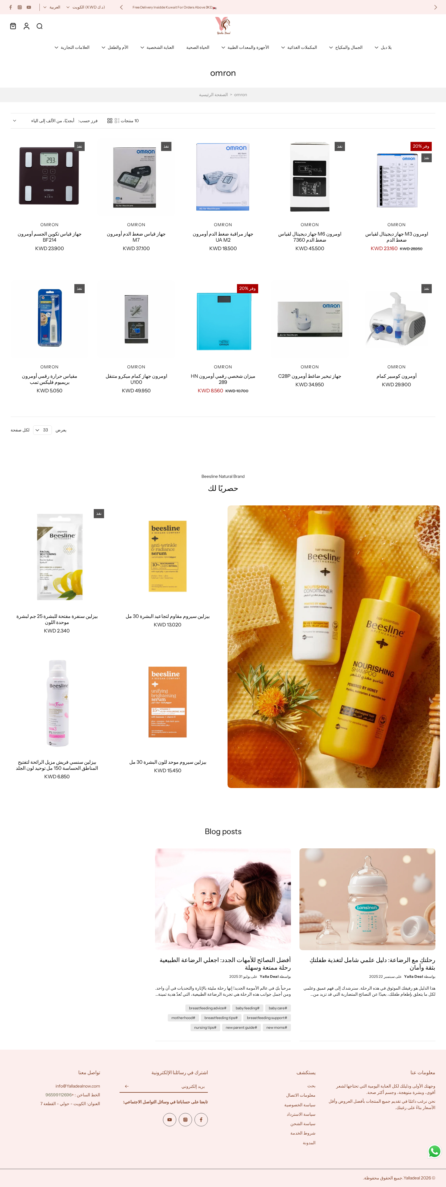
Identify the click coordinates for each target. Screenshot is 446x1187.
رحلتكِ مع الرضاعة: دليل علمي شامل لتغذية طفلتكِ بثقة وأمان (372, 963)
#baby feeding (248, 1008)
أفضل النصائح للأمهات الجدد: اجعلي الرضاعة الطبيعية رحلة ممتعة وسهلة (225, 963)
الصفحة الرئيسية (213, 94)
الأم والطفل (118, 47)
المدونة (309, 1142)
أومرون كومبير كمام (397, 376)
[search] (39, 26)
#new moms (276, 1027)
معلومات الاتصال (301, 1095)
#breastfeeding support (267, 1017)
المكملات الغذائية (302, 47)
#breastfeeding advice (208, 1008)
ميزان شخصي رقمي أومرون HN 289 (223, 379)
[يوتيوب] (28, 7)
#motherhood (183, 1017)
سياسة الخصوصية (300, 1105)
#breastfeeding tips (221, 1017)
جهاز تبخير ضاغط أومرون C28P (309, 376)
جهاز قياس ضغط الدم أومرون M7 (136, 237)
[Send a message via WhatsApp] (434, 1151)
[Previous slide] (435, 7)
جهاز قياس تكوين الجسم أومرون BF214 (50, 237)
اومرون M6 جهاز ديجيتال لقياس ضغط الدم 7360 (309, 237)
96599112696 (59, 1095)
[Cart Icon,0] (12, 25)
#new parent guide (241, 1027)
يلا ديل (386, 47)
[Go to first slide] (121, 7)
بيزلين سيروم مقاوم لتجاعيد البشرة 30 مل (168, 616)
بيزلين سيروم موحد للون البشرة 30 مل (167, 762)
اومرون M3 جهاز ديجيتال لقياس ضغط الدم (396, 237)
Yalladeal (412, 1178)
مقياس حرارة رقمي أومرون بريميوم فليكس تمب (49, 379)
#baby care (278, 1008)
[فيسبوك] (10, 7)
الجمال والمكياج (349, 47)
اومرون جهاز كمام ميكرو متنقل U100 (136, 379)
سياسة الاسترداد (301, 1114)
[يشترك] (127, 1087)
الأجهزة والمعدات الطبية (248, 47)
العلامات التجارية (75, 47)
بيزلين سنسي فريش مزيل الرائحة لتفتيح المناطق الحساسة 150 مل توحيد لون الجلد (57, 765)
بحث (311, 1085)
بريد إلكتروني (193, 1086)
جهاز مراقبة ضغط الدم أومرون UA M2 (223, 237)
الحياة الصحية (197, 47)
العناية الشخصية (160, 47)
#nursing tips (205, 1027)
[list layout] (117, 120)
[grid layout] (109, 120)
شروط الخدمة (303, 1133)
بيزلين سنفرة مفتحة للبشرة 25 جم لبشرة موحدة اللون (57, 619)
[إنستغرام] (19, 7)
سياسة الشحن (303, 1123)
